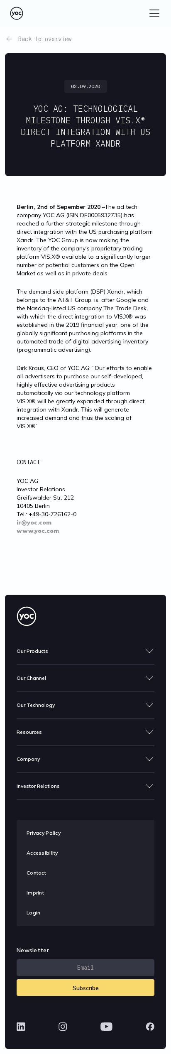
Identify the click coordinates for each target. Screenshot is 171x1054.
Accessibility (42, 853)
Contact (36, 873)
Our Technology (36, 705)
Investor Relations (38, 786)
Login (33, 912)
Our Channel (31, 678)
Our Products (32, 651)
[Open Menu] (154, 13)
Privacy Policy (44, 833)
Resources (29, 732)
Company (28, 759)
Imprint (35, 893)
